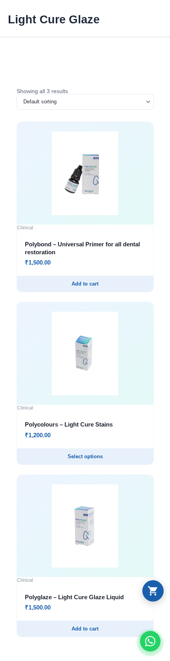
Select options (85, 456)
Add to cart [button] (85, 284)
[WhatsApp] (150, 641)
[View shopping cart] (153, 591)
